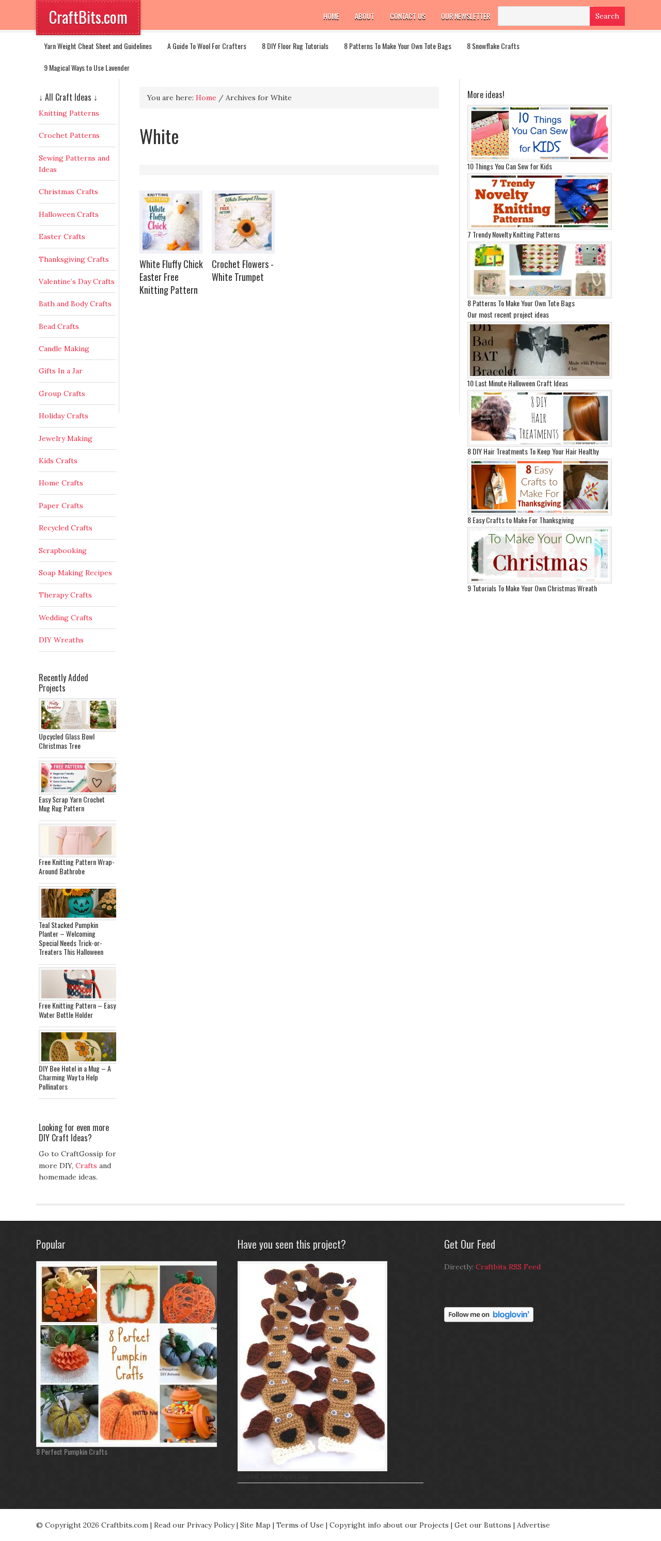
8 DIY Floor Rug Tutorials (295, 45)
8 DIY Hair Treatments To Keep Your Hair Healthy (533, 451)
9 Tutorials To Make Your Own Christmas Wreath (532, 588)
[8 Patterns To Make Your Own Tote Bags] (539, 296)
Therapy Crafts (65, 595)
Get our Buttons (482, 1525)
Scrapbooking (63, 550)
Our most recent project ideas (508, 314)
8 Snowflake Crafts (493, 45)
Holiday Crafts (63, 415)
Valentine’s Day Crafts (77, 281)
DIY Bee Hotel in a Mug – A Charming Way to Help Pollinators (75, 1077)
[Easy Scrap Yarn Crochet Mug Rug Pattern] (80, 792)
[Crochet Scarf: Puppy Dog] (312, 1468)
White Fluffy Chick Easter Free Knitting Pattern (171, 276)
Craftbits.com (124, 1525)
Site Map (255, 1525)
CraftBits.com (88, 16)
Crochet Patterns (69, 135)
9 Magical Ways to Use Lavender (87, 67)
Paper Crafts (61, 505)
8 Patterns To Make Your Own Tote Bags (397, 45)
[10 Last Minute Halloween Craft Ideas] (539, 376)
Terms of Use (300, 1525)
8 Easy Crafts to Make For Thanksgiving (520, 519)
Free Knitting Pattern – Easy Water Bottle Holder (77, 1010)
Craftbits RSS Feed (508, 1266)
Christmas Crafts (68, 191)
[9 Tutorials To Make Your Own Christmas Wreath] (539, 581)
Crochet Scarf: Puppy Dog (273, 1475)
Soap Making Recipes (75, 572)
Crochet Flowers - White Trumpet (243, 270)
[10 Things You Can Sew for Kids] (539, 159)
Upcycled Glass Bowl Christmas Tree (67, 741)
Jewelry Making (65, 438)
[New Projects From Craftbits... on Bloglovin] (488, 1319)
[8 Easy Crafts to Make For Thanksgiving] (539, 512)
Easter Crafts (62, 236)
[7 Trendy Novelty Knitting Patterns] (539, 227)
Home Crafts (61, 483)
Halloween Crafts (69, 214)
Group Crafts (62, 393)
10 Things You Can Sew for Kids (509, 166)
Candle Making (64, 348)
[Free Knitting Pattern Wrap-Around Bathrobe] (80, 854)
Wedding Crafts (65, 617)
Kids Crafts (58, 460)
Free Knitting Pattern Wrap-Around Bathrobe (77, 866)
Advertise (533, 1525)
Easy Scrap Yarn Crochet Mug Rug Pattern (72, 804)
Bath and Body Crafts (75, 303)
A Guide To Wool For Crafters (206, 45)
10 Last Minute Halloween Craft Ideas (517, 383)
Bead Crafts (59, 326)
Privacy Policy (210, 1525)
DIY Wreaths (61, 639)
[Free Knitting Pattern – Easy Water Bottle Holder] (80, 998)
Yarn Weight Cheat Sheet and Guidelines (98, 45)
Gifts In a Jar (61, 370)
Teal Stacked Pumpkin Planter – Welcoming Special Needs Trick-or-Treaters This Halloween (71, 938)
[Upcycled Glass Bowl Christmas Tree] (80, 729)
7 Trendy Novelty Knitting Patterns (513, 234)
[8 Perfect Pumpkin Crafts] (129, 1444)
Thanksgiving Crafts (74, 259)
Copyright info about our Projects (389, 1525)
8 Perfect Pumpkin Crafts (71, 1451)
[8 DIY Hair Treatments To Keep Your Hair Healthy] (539, 444)
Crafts (86, 1165)
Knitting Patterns (69, 113)
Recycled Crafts (65, 527)
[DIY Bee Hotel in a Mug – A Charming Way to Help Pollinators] (80, 1061)
